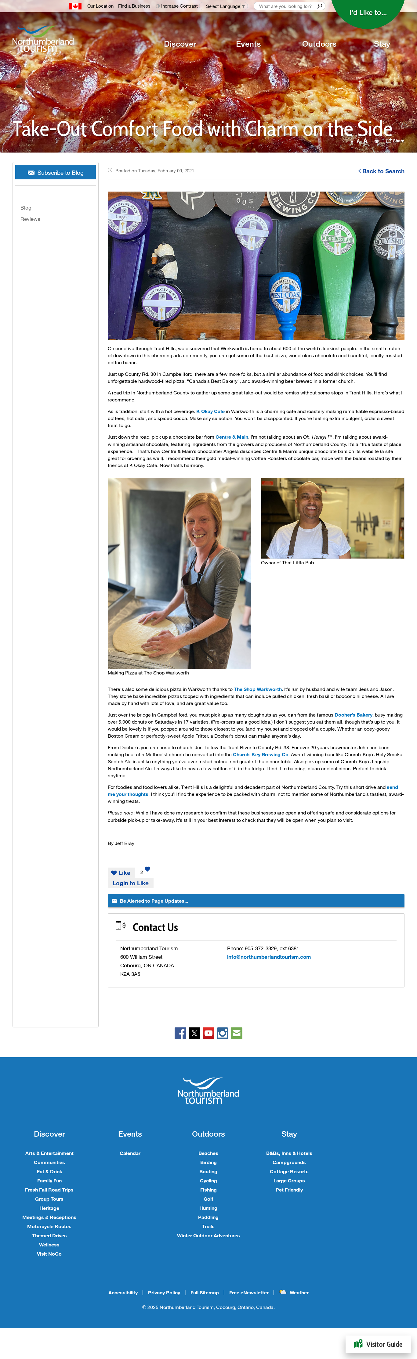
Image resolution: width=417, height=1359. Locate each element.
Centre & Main (232, 437)
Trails (208, 1226)
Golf (208, 1199)
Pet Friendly (289, 1189)
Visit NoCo (49, 1254)
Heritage (49, 1208)
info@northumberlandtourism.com (269, 957)
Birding (208, 1162)
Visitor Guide (384, 1344)
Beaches (208, 1153)
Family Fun (49, 1180)
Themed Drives (49, 1235)
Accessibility (123, 1292)
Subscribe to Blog (61, 172)
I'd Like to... (368, 12)
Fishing (208, 1189)
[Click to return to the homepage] (69, 38)
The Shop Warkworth (258, 689)
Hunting (208, 1208)
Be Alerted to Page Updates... (154, 901)
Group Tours (49, 1199)
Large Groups (289, 1180)
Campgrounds (289, 1162)
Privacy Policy (164, 1292)
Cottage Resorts (289, 1171)
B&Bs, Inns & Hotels (289, 1153)
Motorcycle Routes (49, 1226)
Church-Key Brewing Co (260, 754)
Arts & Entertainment (49, 1153)
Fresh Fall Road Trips (49, 1189)
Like (124, 872)
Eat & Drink (49, 1171)
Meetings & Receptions (49, 1217)
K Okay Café (210, 411)
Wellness (49, 1244)
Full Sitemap (204, 1292)
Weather (299, 1292)
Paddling (208, 1217)
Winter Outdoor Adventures (208, 1235)
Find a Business (134, 6)
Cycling (208, 1180)
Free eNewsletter (249, 1292)
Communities (49, 1162)
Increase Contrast (179, 6)
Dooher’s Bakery (353, 714)
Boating (208, 1171)
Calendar (130, 1153)
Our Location (100, 6)
